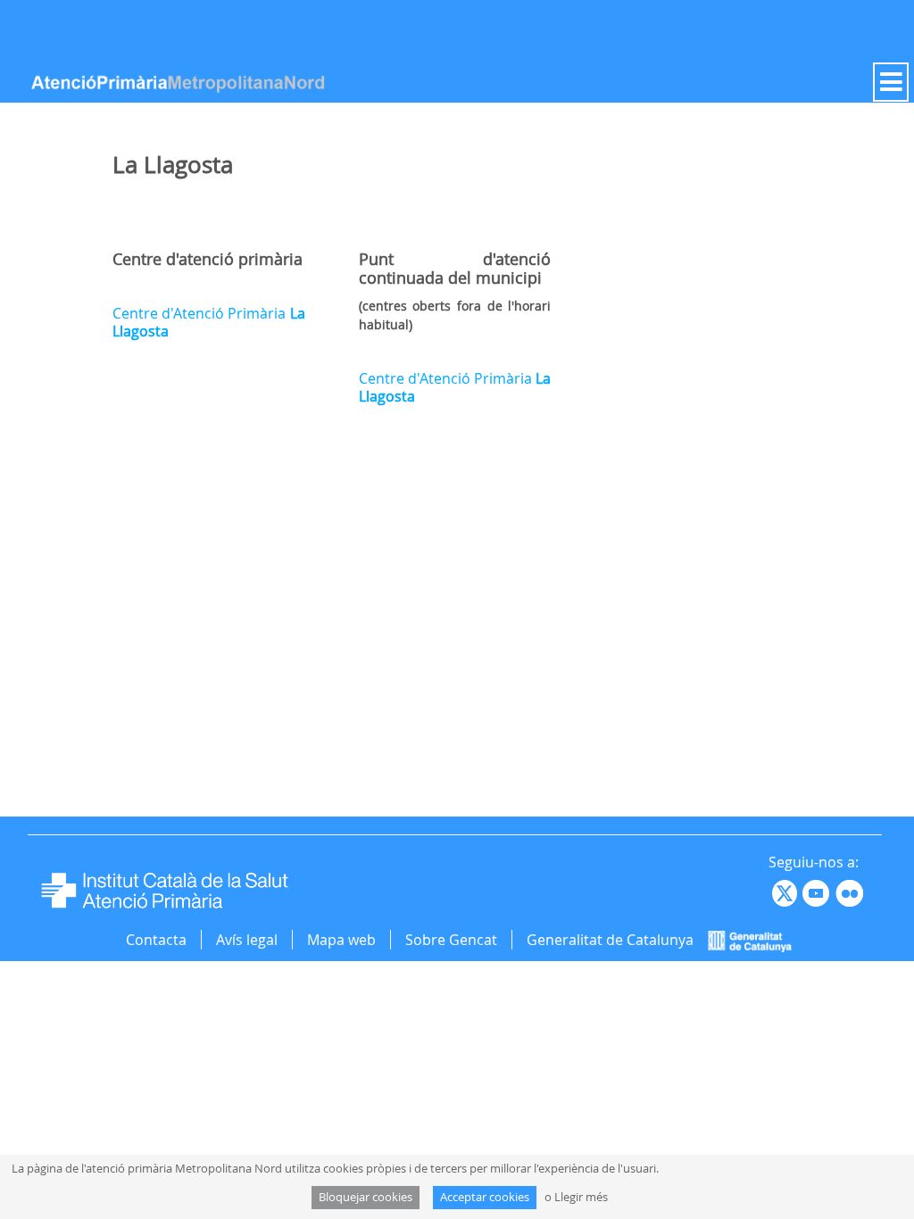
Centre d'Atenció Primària (208, 322)
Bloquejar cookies (365, 1197)
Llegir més (581, 1197)
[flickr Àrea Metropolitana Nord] (851, 892)
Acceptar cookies (484, 1197)
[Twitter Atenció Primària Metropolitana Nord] (787, 892)
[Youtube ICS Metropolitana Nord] (770, 892)
